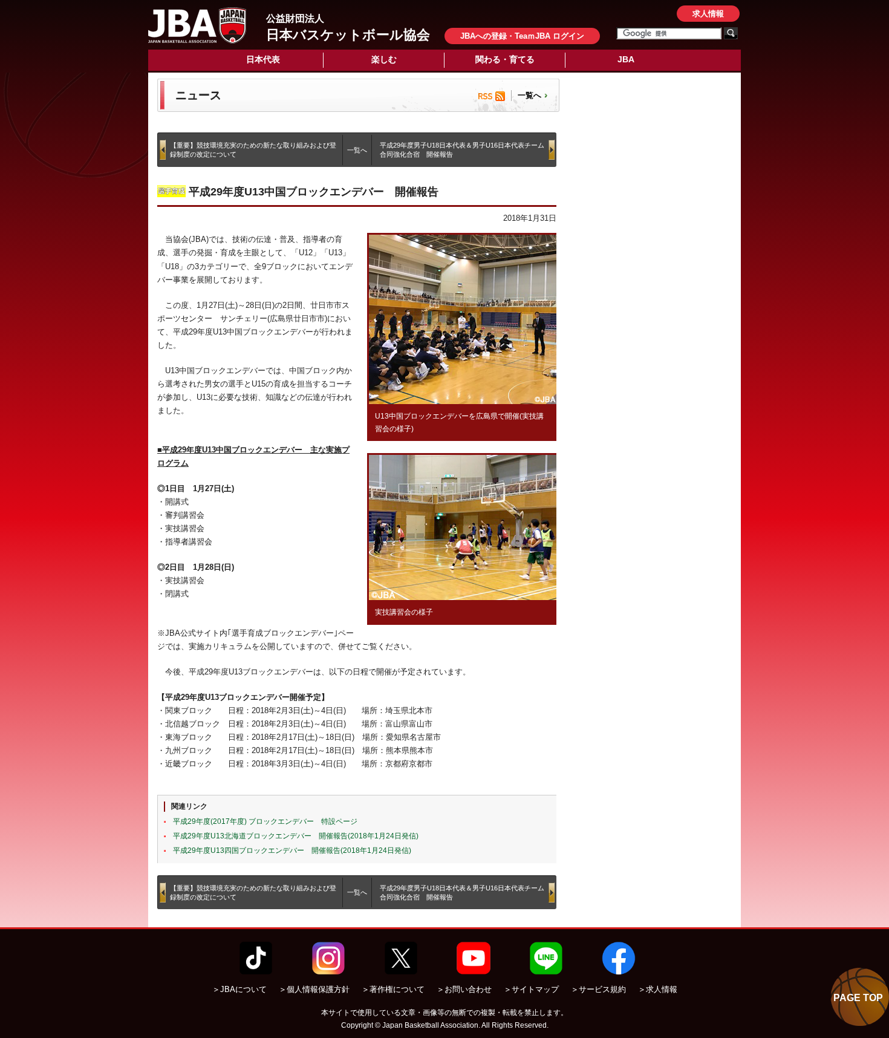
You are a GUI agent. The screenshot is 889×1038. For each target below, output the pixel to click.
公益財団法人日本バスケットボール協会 (197, 25)
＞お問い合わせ (464, 989)
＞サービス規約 (598, 989)
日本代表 (263, 59)
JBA (625, 59)
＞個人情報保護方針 (314, 989)
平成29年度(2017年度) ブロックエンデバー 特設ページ (265, 821)
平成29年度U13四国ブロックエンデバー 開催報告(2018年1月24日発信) (292, 850)
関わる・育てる (505, 59)
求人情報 (708, 13)
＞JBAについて (239, 989)
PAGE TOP (858, 998)
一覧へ (529, 95)
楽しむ (384, 59)
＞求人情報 (657, 989)
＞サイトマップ (531, 989)
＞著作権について (393, 989)
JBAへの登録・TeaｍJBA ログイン (522, 36)
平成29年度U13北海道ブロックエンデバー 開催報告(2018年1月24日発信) (295, 836)
